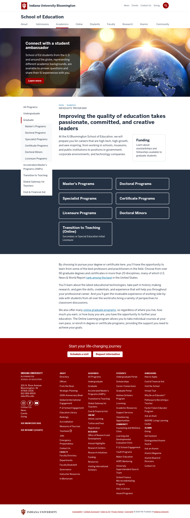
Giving (148, 431)
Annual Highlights (96, 443)
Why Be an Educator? (155, 395)
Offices (63, 381)
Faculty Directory (68, 455)
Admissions (150, 373)
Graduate (92, 386)
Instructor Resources (70, 474)
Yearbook (64, 431)
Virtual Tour (150, 390)
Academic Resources (126, 408)
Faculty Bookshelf (68, 465)
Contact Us (65, 448)
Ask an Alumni (152, 448)
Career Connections (126, 386)
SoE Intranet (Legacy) (32, 430)
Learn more (34, 80)
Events (24, 413)
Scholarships (122, 381)
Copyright (129, 512)
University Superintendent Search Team (127, 469)
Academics (93, 373)
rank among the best (99, 277)
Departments (66, 460)
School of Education (42, 17)
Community (122, 424)
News (23, 410)
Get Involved (150, 436)
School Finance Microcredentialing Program (125, 481)
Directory (64, 376)
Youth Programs (124, 452)
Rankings (64, 417)
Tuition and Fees (96, 423)
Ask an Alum (151, 416)
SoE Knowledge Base (31, 423)
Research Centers (96, 448)
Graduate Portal (124, 390)
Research (92, 431)
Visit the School (152, 386)
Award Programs (124, 493)
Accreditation (66, 421)
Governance (65, 469)
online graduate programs (99, 310)
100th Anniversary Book (71, 395)
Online (91, 415)
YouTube (36, 403)
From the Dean (67, 386)
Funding (92, 457)
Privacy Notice (117, 512)
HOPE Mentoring (124, 461)
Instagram (23, 403)
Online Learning (95, 418)
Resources (93, 461)
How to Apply (151, 376)
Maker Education (124, 456)
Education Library (68, 412)
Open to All (105, 512)
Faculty (64, 452)
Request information (108, 354)
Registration (94, 428)
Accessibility (77, 512)
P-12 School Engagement (72, 408)
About (63, 373)
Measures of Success (70, 426)
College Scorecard (91, 512)
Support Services (124, 412)
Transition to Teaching (99, 398)
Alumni (148, 428)
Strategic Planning (69, 390)
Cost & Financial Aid (97, 411)
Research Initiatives (97, 452)
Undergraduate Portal (126, 376)
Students (121, 373)
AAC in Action (123, 488)
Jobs (62, 435)
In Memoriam (66, 478)
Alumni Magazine (153, 453)
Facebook (30, 403)
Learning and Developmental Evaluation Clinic (124, 439)
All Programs (94, 376)
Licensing (121, 403)
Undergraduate (95, 381)
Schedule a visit (79, 354)
